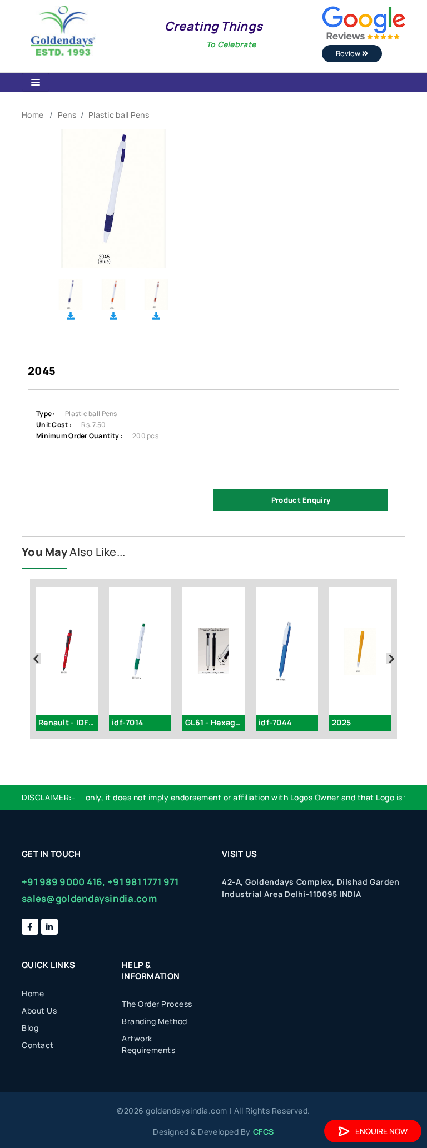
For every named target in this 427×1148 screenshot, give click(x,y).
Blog (30, 1027)
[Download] (71, 315)
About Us (39, 1010)
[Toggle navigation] (35, 82)
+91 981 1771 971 (142, 881)
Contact (38, 1045)
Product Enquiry (300, 500)
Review (349, 53)
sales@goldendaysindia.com (89, 898)
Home (32, 114)
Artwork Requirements (148, 1044)
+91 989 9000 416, (64, 881)
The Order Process (157, 1004)
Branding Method (154, 1021)
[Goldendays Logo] (63, 29)
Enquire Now (381, 1131)
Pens (67, 114)
